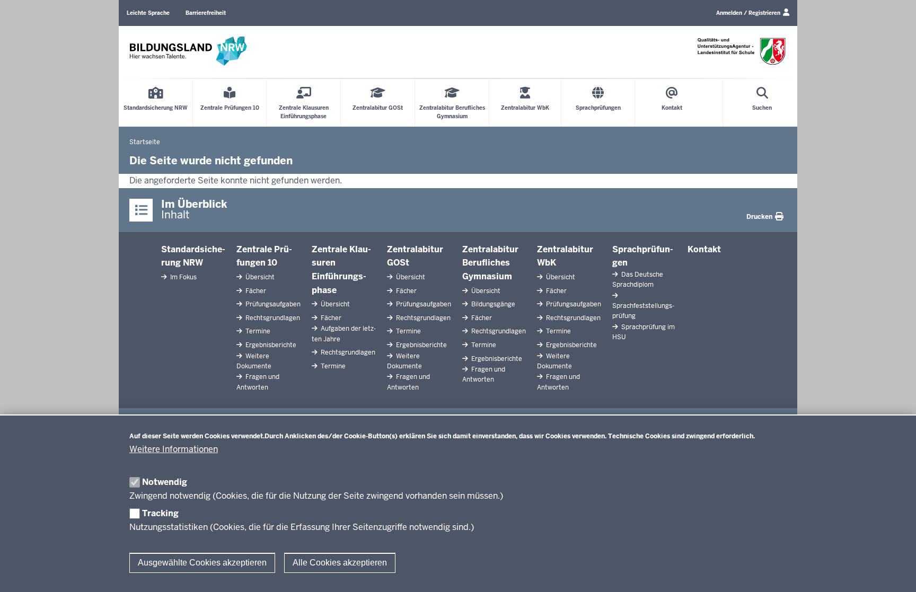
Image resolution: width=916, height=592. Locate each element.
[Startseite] (188, 51)
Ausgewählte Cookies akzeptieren (202, 562)
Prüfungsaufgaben (272, 304)
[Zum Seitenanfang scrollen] (894, 572)
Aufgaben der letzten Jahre (344, 333)
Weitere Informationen (173, 449)
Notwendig (164, 482)
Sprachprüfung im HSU (643, 332)
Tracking (160, 513)
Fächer (255, 291)
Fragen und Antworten (257, 382)
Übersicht (259, 277)
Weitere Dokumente (253, 361)
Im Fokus (183, 277)
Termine (257, 331)
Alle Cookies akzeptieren (340, 562)
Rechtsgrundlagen (272, 318)
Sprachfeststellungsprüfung (643, 311)
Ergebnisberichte (270, 345)
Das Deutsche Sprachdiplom (637, 279)
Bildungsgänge (492, 304)
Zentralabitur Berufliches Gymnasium (490, 263)
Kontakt (704, 249)
